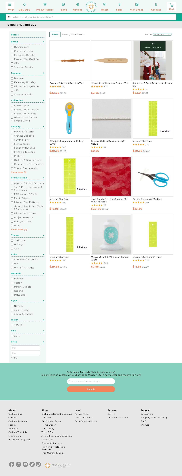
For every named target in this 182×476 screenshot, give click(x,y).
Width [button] (14, 319)
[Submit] (9, 17)
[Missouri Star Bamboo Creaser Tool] (111, 60)
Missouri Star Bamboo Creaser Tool (110, 83)
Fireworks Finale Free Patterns (53, 448)
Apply (14, 357)
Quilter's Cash (15, 414)
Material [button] (16, 273)
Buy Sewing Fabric (51, 421)
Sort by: (148, 34)
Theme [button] (15, 235)
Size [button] (13, 330)
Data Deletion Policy (85, 421)
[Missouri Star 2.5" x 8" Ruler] (153, 234)
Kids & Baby (47, 428)
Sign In (111, 414)
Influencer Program (19, 439)
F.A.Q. (144, 421)
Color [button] (14, 254)
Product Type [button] (19, 177)
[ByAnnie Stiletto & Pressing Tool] (69, 60)
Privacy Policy (81, 414)
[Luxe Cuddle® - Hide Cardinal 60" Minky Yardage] (111, 176)
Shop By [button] (16, 126)
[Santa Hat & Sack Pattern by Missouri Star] (153, 60)
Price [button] (14, 341)
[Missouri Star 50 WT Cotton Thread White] (111, 234)
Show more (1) (18, 172)
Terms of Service (83, 417)
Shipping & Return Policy (154, 417)
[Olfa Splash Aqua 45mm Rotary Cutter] (69, 118)
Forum (12, 425)
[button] (10, 6)
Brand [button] (14, 41)
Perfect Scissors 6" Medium (147, 199)
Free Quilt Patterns (51, 443)
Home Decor (48, 425)
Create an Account (118, 417)
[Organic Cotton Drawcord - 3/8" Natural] (111, 118)
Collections (47, 439)
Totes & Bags (48, 432)
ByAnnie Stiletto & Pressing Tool (66, 83)
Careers (12, 417)
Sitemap (145, 425)
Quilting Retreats (17, 421)
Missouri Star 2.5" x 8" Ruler (147, 257)
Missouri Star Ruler (143, 141)
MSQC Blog (14, 436)
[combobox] (91, 17)
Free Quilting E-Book (52, 453)
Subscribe (46, 417)
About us (13, 428)
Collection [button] (17, 100)
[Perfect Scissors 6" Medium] (153, 176)
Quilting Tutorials (17, 432)
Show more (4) (19, 229)
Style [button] (14, 300)
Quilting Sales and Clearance (56, 414)
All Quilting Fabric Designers (56, 436)
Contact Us (147, 414)
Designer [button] (16, 73)
